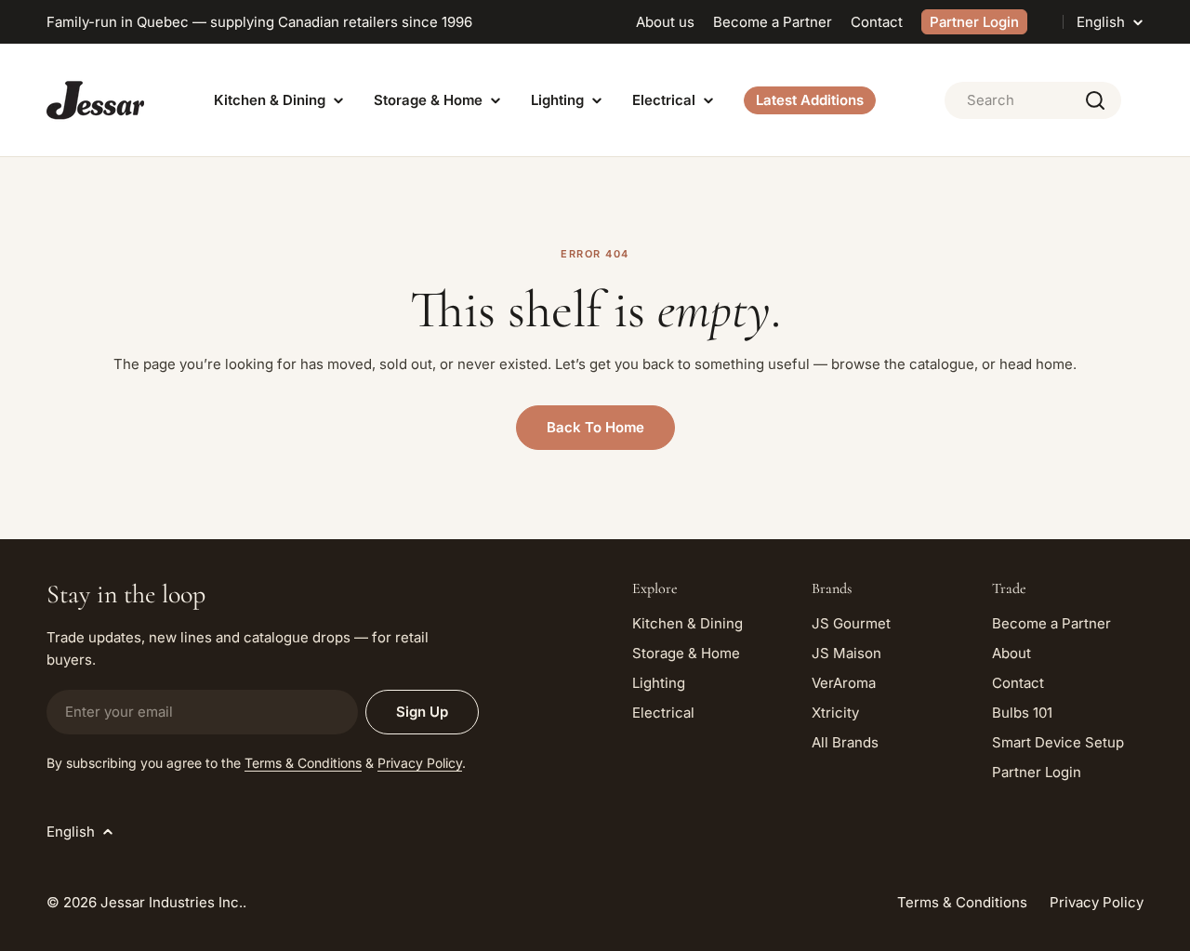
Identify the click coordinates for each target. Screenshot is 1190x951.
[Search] (1095, 100)
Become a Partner (772, 22)
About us (665, 22)
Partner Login (974, 22)
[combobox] (1033, 100)
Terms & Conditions (303, 763)
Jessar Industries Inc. (171, 902)
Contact (877, 22)
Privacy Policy (419, 763)
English (1101, 22)
